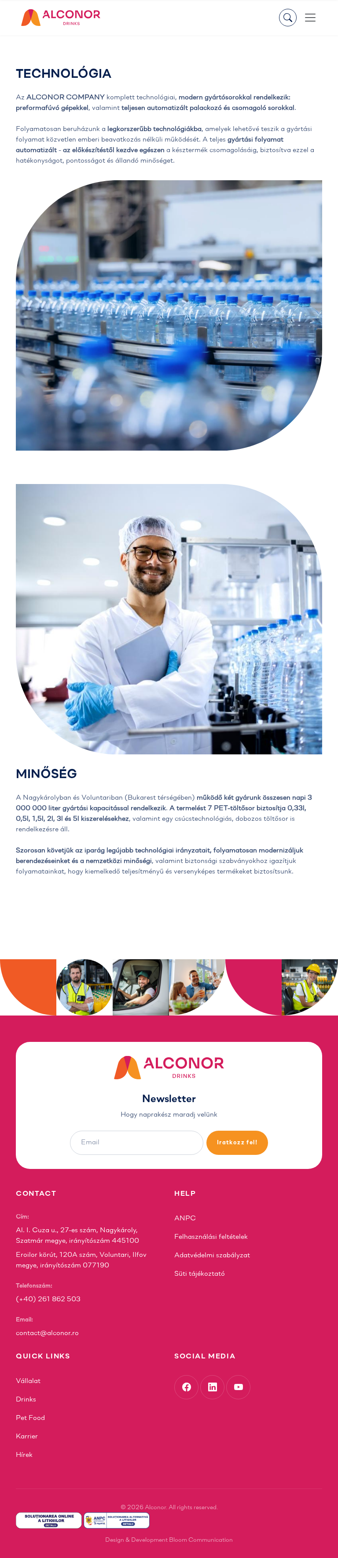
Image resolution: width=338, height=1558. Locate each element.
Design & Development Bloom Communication (169, 1540)
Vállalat (28, 1381)
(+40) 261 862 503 (48, 1299)
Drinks (26, 1399)
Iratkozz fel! (237, 1142)
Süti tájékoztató (199, 1274)
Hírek (24, 1455)
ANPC (185, 1218)
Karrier (27, 1436)
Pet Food (30, 1418)
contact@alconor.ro (47, 1333)
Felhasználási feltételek (211, 1237)
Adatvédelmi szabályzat (212, 1255)
